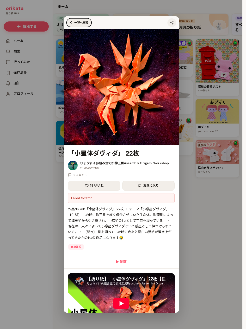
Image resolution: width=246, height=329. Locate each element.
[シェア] (171, 22)
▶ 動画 (121, 262)
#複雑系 (76, 247)
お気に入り (151, 186)
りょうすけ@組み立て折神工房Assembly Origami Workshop (124, 163)
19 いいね (97, 186)
